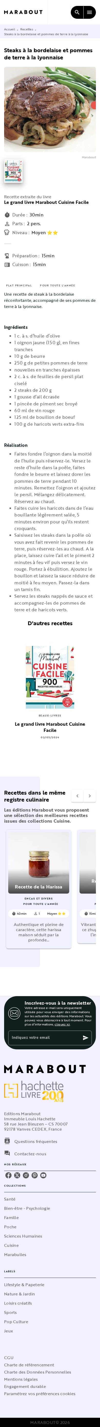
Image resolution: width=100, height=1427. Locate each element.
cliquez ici (62, 1024)
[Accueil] (25, 12)
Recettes (26, 29)
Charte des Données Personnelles (37, 1372)
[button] (38, 889)
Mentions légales (21, 1379)
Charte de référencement (29, 1365)
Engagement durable (25, 1386)
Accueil (9, 29)
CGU (8, 1358)
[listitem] (8, 1175)
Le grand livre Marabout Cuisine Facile (46, 202)
